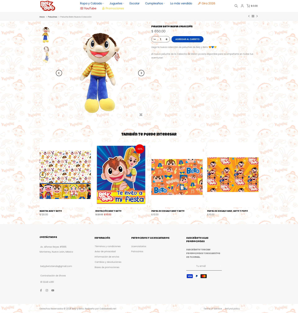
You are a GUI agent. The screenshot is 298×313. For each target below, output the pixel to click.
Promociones (115, 8)
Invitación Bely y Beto (108, 211)
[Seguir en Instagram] (46, 290)
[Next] (141, 73)
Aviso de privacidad (105, 251)
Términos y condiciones (108, 246)
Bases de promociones (107, 267)
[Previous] (59, 73)
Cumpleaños (154, 3)
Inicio (42, 17)
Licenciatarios (138, 246)
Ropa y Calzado (91, 3)
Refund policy (232, 308)
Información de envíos (107, 256)
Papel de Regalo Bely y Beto (168, 211)
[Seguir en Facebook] (41, 290)
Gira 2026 (208, 3)
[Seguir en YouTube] (52, 290)
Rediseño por (100, 308)
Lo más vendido (181, 3)
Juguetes (115, 3)
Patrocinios (137, 251)
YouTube (90, 8)
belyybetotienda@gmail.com (56, 266)
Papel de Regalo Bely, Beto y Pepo (227, 211)
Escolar (135, 3)
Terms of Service (212, 308)
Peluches (52, 17)
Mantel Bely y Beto (51, 211)
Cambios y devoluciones (108, 262)
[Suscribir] (218, 266)
